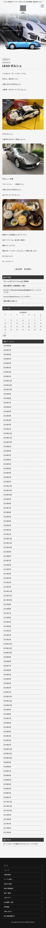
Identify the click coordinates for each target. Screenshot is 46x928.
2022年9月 (7, 552)
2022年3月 (7, 578)
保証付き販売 (8, 884)
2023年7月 (7, 508)
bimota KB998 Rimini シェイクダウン (17, 297)
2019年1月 (7, 745)
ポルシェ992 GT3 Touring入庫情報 (16, 281)
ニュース (6, 870)
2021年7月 (7, 613)
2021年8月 (7, 609)
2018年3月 (7, 788)
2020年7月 (7, 666)
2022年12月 (7, 538)
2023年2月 (7, 530)
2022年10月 (7, 547)
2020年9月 (7, 657)
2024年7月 (7, 455)
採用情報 (6, 907)
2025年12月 (7, 381)
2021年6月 (7, 617)
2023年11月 (7, 490)
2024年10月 (7, 442)
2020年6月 (7, 670)
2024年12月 (7, 433)
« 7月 (4, 335)
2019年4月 (7, 731)
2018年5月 (7, 780)
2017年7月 (7, 824)
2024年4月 (7, 468)
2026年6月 (7, 354)
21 (29, 326)
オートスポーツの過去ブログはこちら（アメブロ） (21, 844)
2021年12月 (7, 591)
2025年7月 (7, 403)
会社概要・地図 (8, 902)
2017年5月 (7, 832)
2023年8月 (7, 503)
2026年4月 (7, 363)
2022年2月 (7, 582)
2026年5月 (7, 359)
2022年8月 (7, 556)
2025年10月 (7, 389)
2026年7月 (7, 350)
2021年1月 (7, 639)
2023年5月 (7, 517)
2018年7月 (7, 771)
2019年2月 (7, 740)
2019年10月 (7, 705)
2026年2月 (7, 372)
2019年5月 (7, 727)
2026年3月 (7, 367)
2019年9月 (7, 710)
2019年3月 (7, 736)
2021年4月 (7, 626)
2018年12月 (7, 749)
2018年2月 (7, 793)
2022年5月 (7, 569)
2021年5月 (7, 622)
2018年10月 (7, 758)
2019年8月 (7, 714)
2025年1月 (7, 429)
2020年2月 (7, 688)
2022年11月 (7, 543)
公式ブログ (9, 30)
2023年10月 (7, 495)
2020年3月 (7, 683)
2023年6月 (7, 512)
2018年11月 (7, 753)
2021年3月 (7, 631)
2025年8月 (7, 398)
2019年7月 (7, 718)
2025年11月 (7, 385)
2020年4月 (7, 679)
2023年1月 (7, 534)
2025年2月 (7, 424)
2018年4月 (7, 784)
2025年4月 (7, 416)
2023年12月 (7, 486)
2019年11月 (7, 701)
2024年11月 (7, 438)
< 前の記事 (18, 269)
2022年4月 (7, 574)
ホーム (4, 30)
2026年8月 (7, 346)
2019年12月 (7, 696)
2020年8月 (7, 661)
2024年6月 (7, 460)
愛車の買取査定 (8, 888)
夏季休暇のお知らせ (10, 301)
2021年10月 (7, 600)
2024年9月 (7, 446)
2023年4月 (7, 521)
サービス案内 (8, 879)
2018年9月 (7, 762)
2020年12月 (7, 644)
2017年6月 (7, 828)
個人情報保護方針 (9, 916)
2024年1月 (7, 481)
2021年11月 (7, 595)
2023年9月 (7, 499)
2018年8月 (7, 767)
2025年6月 (7, 407)
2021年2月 (7, 635)
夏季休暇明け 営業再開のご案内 (14, 286)
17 (5, 326)
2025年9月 (7, 394)
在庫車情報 (7, 874)
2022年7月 (7, 560)
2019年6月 (7, 723)
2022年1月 (7, 587)
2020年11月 (7, 648)
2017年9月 (7, 815)
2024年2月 (7, 477)
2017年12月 (7, 802)
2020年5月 (7, 674)
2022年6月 (7, 565)
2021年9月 (7, 604)
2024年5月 (7, 464)
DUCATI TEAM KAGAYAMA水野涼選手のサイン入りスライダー (22, 291)
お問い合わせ (8, 911)
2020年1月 (7, 692)
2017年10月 (7, 810)
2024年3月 (7, 473)
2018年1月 (7, 797)
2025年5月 (7, 411)
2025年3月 (7, 420)
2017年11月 (7, 806)
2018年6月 (7, 775)
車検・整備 (7, 893)
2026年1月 (7, 376)
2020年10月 (7, 653)
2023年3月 (7, 525)
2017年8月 (7, 819)
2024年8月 (7, 451)
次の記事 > (28, 269)
